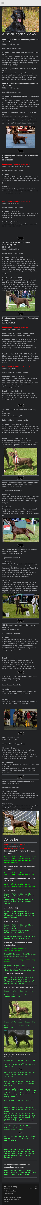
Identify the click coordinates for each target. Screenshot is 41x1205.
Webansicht (33, 1189)
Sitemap (7, 1189)
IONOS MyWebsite (13, 1199)
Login (35, 1187)
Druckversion (11, 1187)
